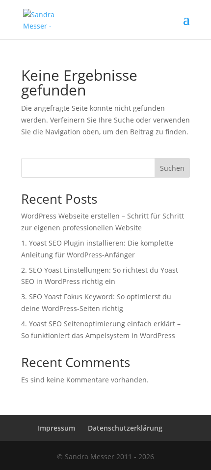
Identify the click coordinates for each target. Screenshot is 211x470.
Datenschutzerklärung (125, 428)
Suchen (172, 168)
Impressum (56, 428)
